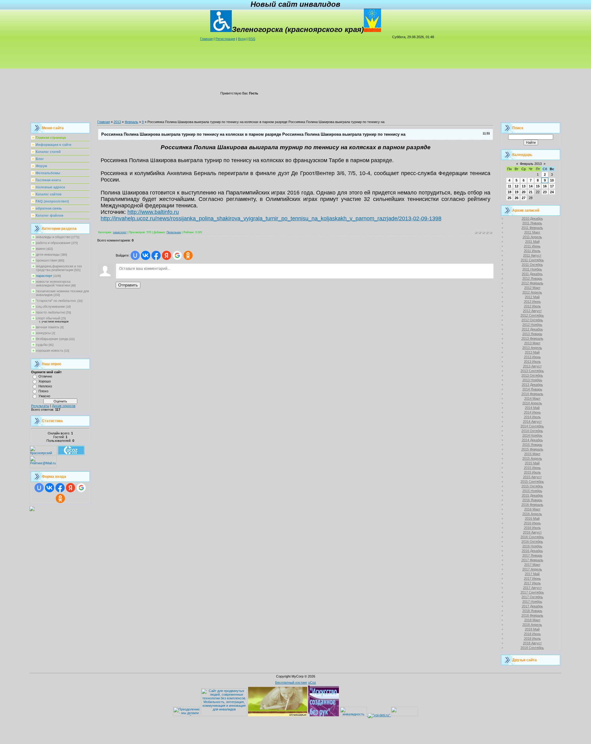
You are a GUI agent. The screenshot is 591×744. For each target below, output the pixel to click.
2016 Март (532, 509)
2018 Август (532, 643)
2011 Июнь (532, 246)
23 (545, 192)
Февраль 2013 (531, 164)
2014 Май (532, 408)
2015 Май (532, 463)
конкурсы (43, 333)
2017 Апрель (532, 569)
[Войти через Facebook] (60, 487)
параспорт (44, 276)
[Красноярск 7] (32, 510)
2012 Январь (532, 278)
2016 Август (532, 532)
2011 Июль (532, 251)
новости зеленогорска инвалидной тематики (53, 283)
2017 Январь (532, 555)
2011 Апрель (532, 237)
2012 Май (532, 297)
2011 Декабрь (532, 274)
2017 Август (532, 588)
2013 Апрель (532, 348)
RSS (251, 39)
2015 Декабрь (532, 495)
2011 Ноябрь (532, 269)
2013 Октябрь (532, 375)
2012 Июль (532, 306)
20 (523, 192)
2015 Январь (532, 444)
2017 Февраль (532, 560)
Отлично (45, 376)
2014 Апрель (532, 403)
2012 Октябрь (532, 320)
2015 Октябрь (532, 486)
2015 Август (532, 477)
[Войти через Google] (81, 488)
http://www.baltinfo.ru (153, 212)
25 (509, 198)
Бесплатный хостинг (291, 682)
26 (516, 198)
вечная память (47, 327)
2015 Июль (532, 472)
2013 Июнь (532, 357)
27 (523, 198)
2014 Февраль (532, 394)
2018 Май (532, 629)
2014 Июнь (532, 412)
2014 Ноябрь (532, 435)
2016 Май (532, 518)
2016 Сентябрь (532, 537)
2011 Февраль (532, 228)
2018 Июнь (532, 634)
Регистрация (225, 39)
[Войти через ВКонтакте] (49, 487)
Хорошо (44, 381)
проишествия (46, 260)
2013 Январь (532, 334)
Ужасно (44, 396)
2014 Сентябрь (532, 426)
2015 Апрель (532, 458)
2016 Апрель (532, 514)
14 (531, 186)
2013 (117, 122)
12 (516, 186)
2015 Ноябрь (532, 491)
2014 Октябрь (532, 431)
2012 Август (532, 311)
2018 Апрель (532, 624)
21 (531, 192)
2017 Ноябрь (532, 601)
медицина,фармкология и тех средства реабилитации (59, 268)
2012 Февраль (532, 283)
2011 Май (532, 241)
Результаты (40, 406)
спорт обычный (48, 318)
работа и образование (53, 243)
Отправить (128, 285)
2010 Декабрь (532, 218)
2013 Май (532, 352)
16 (545, 186)
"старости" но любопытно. (56, 300)
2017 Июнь (532, 578)
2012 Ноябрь (532, 324)
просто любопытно (50, 312)
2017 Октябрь (532, 597)
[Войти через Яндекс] (70, 487)
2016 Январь (532, 500)
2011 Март (532, 232)
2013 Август (532, 366)
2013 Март (532, 343)
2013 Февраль (532, 338)
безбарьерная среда (52, 339)
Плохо (43, 391)
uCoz (312, 682)
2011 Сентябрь (532, 260)
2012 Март (532, 288)
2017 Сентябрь (532, 592)
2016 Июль (532, 528)
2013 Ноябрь (532, 380)
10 (552, 180)
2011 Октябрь (532, 264)
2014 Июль (532, 417)
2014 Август (532, 421)
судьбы (42, 344)
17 (552, 186)
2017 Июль (532, 583)
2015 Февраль (532, 449)
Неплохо (45, 386)
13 (523, 186)
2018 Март (532, 620)
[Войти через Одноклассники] (60, 498)
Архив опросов (63, 406)
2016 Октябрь (532, 541)
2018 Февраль (532, 615)
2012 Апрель (532, 292)
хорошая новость (49, 350)
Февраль (131, 122)
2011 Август (532, 255)
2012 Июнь (532, 301)
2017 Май (532, 574)
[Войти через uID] (39, 487)
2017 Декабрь (532, 606)
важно (41, 248)
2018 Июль (532, 638)
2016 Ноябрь (532, 546)
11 (509, 186)
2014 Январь (532, 389)
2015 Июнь (532, 468)
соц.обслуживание (50, 306)
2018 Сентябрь (532, 648)
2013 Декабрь (532, 384)
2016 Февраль (532, 504)
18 (509, 192)
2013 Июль (532, 361)
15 (538, 186)
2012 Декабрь (532, 329)
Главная (206, 39)
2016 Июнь (532, 523)
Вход (242, 39)
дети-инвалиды (48, 254)
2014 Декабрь (532, 440)
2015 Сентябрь (532, 481)
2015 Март (532, 454)
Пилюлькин (174, 232)
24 (552, 192)
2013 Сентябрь (532, 371)
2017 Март (532, 564)
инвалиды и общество (53, 237)
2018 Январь (532, 611)
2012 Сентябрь (532, 315)
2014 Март (532, 398)
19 (516, 192)
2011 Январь (532, 223)
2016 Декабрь (532, 551)
